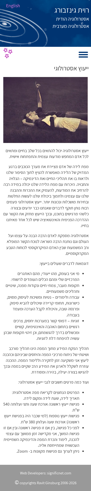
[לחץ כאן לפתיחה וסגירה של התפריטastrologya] (45, 55)
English (13, 6)
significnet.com (59, 473)
